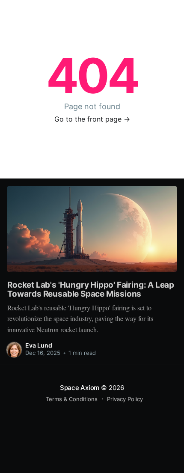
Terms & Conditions (72, 399)
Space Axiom (80, 388)
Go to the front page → (92, 119)
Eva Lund (38, 345)
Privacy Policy (125, 399)
